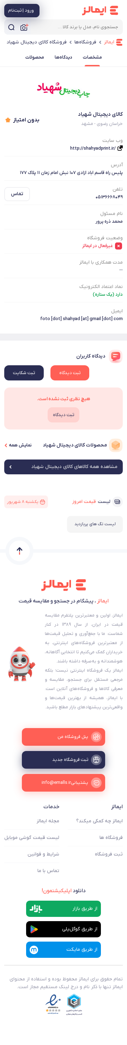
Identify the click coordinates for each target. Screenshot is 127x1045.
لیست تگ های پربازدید (95, 524)
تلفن (118, 189)
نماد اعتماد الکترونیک (101, 286)
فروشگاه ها (111, 837)
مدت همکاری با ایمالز (101, 262)
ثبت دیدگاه (69, 373)
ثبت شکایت (24, 373)
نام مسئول (111, 213)
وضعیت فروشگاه (105, 238)
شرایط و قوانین (43, 854)
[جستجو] (11, 27)
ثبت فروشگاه (109, 854)
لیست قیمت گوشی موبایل (31, 837)
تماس (17, 194)
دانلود (64, 890)
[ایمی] (22, 664)
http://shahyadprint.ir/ (93, 148)
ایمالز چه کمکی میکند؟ (99, 821)
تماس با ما (48, 870)
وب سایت (112, 140)
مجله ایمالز (48, 821)
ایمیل (117, 311)
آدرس (117, 165)
